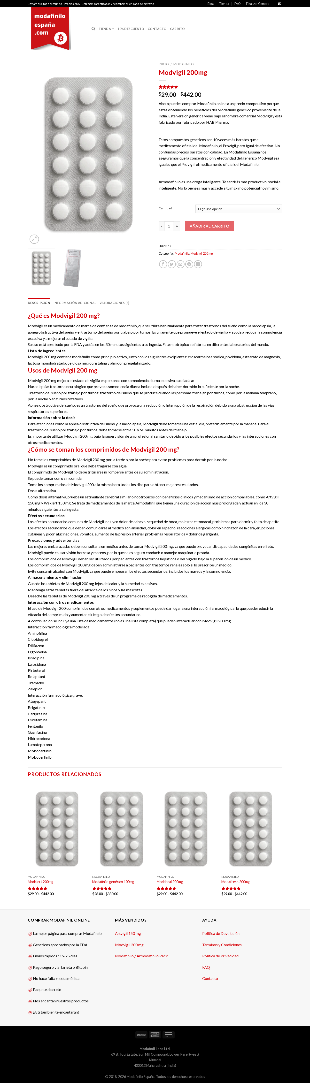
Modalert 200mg (40, 882)
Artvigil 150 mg (128, 933)
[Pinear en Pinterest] (189, 264)
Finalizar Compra (257, 4)
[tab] (39, 303)
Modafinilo (183, 64)
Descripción (39, 303)
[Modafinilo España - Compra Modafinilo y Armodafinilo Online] (56, 28)
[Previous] (36, 152)
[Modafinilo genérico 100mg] (122, 828)
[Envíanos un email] (279, 4)
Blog (211, 4)
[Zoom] (34, 239)
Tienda (224, 4)
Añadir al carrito (209, 226)
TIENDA (105, 29)
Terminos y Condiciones (222, 944)
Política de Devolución (221, 933)
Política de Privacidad (220, 955)
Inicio (164, 64)
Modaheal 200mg (170, 882)
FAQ (237, 4)
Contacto (210, 978)
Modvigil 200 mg (202, 253)
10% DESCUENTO (130, 29)
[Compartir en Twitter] (172, 264)
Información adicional (75, 303)
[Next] (143, 152)
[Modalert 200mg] (58, 828)
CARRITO (177, 29)
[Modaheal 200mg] (187, 828)
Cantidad (165, 208)
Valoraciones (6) (114, 303)
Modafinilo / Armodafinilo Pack (141, 955)
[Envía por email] (181, 264)
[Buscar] (93, 28)
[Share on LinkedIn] (198, 264)
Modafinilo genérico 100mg (113, 882)
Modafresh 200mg (235, 882)
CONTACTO (157, 29)
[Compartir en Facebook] (163, 264)
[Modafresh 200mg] (251, 828)
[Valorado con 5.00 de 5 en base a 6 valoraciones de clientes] (220, 87)
